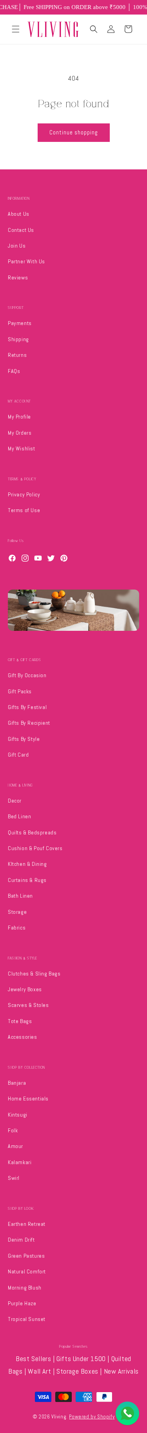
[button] (15, 29)
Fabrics (16, 927)
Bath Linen (20, 895)
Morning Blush (25, 1287)
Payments (20, 323)
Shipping (18, 339)
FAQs (14, 371)
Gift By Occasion (27, 675)
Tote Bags (20, 1021)
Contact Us (21, 229)
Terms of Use (24, 510)
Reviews (18, 277)
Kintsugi (17, 1114)
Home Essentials (28, 1098)
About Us (18, 213)
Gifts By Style (24, 738)
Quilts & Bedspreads (32, 832)
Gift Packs (20, 691)
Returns (17, 354)
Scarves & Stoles (28, 1005)
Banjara (17, 1082)
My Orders (19, 432)
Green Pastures (26, 1255)
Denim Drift (21, 1239)
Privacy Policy (24, 494)
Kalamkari (19, 1162)
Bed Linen (19, 816)
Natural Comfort (27, 1271)
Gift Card (18, 754)
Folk (13, 1130)
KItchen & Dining (27, 863)
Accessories (22, 1036)
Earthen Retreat (26, 1223)
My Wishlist (21, 448)
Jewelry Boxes (25, 989)
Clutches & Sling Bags (34, 973)
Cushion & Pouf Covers (35, 848)
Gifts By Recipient (29, 722)
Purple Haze (22, 1303)
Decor (15, 800)
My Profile (19, 416)
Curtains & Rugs (27, 880)
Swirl (14, 1177)
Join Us (16, 245)
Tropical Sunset (26, 1319)
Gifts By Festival (27, 707)
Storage (17, 911)
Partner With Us (26, 261)
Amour (15, 1146)
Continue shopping (73, 132)
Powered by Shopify (91, 1416)
